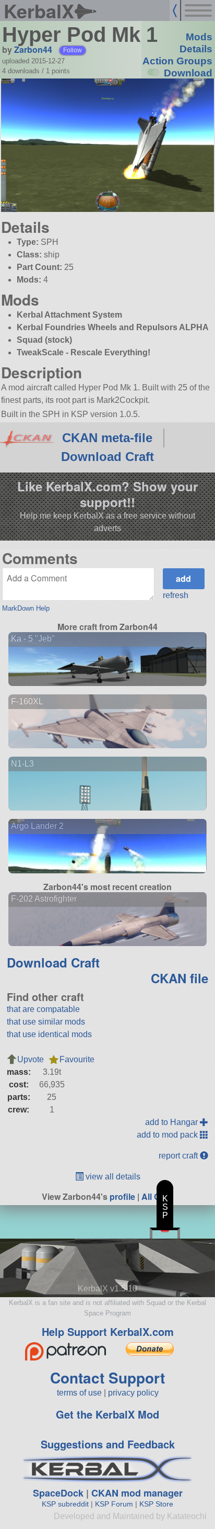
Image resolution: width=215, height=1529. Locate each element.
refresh (175, 595)
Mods (199, 36)
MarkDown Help (26, 608)
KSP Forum (114, 1504)
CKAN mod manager (137, 1493)
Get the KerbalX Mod (107, 1414)
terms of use (79, 1392)
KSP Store (156, 1504)
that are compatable (43, 1009)
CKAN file (179, 978)
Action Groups (177, 60)
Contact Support (107, 1377)
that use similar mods (46, 1021)
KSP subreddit (65, 1504)
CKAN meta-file (107, 438)
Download (188, 73)
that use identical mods (49, 1034)
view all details (111, 1176)
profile (122, 1196)
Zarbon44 (33, 49)
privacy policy (133, 1392)
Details (196, 48)
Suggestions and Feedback (108, 1444)
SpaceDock (58, 1493)
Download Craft (107, 456)
